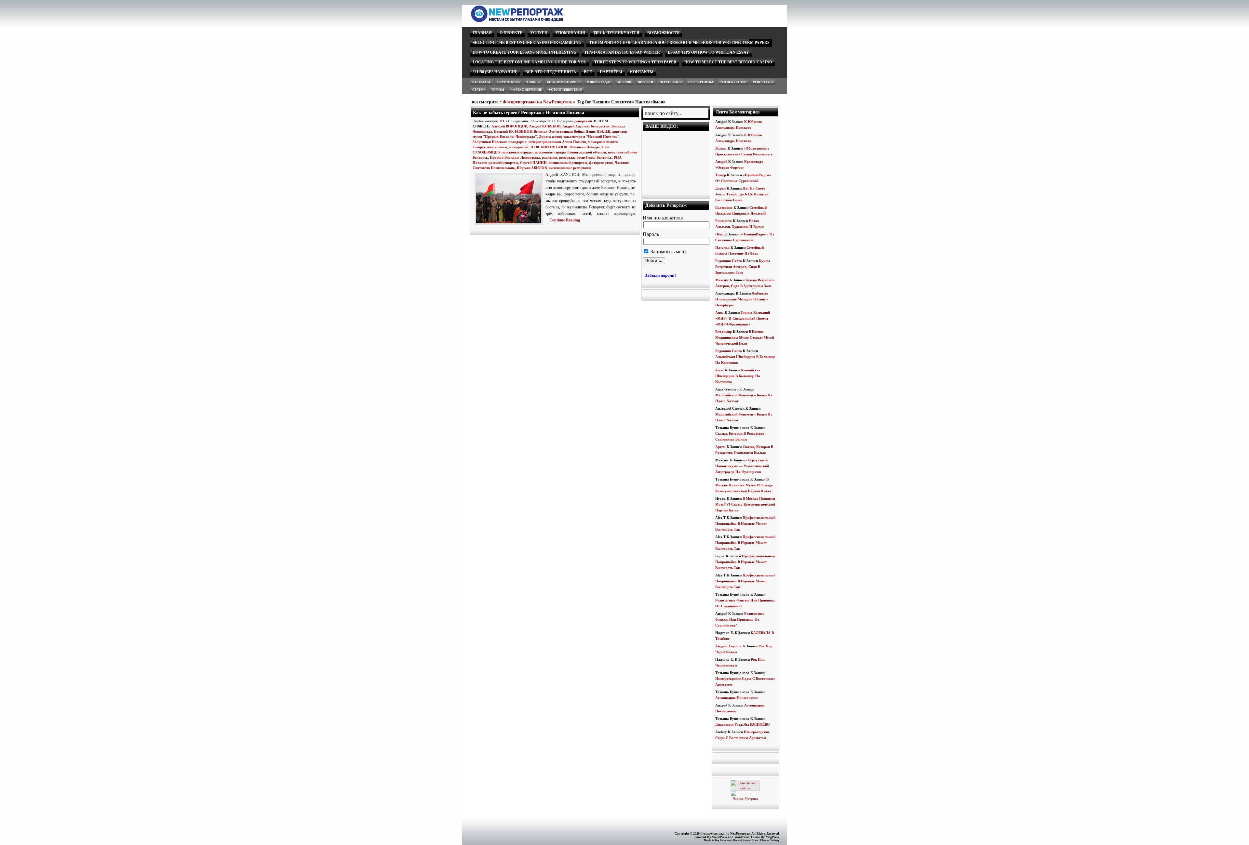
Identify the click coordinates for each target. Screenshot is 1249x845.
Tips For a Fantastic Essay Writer (622, 52)
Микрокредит (599, 82)
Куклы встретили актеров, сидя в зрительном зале (742, 266)
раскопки (549, 157)
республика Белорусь (594, 157)
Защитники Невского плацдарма (500, 142)
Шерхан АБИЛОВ (532, 168)
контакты (641, 72)
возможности (663, 33)
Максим (722, 280)
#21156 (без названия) (495, 72)
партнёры (611, 72)
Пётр (719, 234)
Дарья (720, 188)
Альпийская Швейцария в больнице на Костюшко (737, 376)
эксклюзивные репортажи (570, 168)
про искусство (732, 82)
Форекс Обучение (526, 89)
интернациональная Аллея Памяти (557, 142)
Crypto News (508, 82)
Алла (719, 370)
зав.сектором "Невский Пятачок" (591, 137)
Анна (719, 312)
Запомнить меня (668, 251)
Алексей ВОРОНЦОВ (509, 126)
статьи (478, 89)
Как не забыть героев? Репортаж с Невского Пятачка (528, 112)
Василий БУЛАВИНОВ (513, 131)
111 (501, 121)
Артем (720, 447)
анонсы (533, 82)
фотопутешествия (565, 89)
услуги (538, 33)
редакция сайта (728, 261)
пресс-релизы (700, 82)
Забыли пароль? (661, 275)
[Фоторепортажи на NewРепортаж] (528, 20)
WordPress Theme (747, 837)
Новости (645, 82)
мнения (624, 82)
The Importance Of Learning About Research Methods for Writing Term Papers (679, 42)
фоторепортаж (601, 163)
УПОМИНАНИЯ (570, 33)
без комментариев (563, 82)
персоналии (671, 82)
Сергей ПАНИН (533, 163)
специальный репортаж (568, 163)
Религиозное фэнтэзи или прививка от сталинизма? (739, 619)
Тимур (720, 175)
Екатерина (723, 207)
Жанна (721, 148)
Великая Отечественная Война (559, 131)
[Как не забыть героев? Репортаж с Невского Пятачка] (510, 225)
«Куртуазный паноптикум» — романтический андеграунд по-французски (742, 466)
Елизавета (723, 221)
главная (482, 33)
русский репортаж (503, 163)
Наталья (722, 247)
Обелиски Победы (585, 147)
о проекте (511, 33)
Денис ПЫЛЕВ (598, 131)
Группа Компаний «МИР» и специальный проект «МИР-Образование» (742, 318)
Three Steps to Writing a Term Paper (635, 62)
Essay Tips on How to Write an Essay (708, 52)
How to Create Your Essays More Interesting (524, 52)
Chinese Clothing (769, 840)
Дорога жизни (550, 137)
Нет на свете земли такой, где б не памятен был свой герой (741, 194)
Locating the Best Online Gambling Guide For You (529, 62)
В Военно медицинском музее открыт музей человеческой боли (744, 337)
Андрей (721, 162)
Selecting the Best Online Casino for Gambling (527, 42)
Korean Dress (750, 840)
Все (588, 72)
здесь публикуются (616, 33)
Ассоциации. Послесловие (736, 698)
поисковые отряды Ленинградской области (570, 152)
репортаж (567, 157)
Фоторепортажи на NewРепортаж (537, 101)
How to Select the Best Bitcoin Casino (728, 62)
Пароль (651, 234)
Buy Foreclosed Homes (728, 840)
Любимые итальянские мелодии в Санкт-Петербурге (741, 299)
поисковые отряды (517, 152)
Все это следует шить (550, 72)
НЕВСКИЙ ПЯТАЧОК (549, 147)
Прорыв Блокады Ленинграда (515, 157)
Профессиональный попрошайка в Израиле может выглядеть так (745, 523)
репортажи (763, 82)
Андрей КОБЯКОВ (544, 126)
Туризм (497, 89)
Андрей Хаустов (575, 126)
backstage (481, 82)
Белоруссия (600, 126)
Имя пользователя (663, 217)
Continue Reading (564, 220)
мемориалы (519, 147)
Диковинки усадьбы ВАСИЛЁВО (742, 724)
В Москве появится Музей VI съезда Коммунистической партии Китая (744, 485)
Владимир (723, 332)
